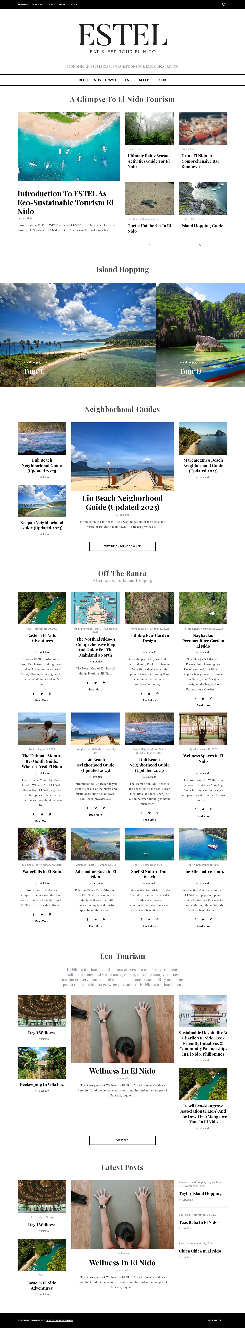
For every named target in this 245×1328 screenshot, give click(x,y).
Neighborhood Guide (88, 749)
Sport (139, 753)
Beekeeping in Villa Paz (42, 1084)
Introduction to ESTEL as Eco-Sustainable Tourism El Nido (66, 202)
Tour (74, 4)
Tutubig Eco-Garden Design (149, 637)
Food (187, 1214)
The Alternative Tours (203, 871)
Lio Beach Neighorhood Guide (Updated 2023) (122, 502)
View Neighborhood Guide (122, 546)
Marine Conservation (145, 219)
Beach (136, 749)
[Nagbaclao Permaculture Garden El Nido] (203, 608)
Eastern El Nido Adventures (41, 637)
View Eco (122, 1140)
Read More (41, 700)
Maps (194, 219)
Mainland (79, 628)
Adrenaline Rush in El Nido (95, 874)
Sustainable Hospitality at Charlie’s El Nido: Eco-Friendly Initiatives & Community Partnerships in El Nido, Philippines (203, 1043)
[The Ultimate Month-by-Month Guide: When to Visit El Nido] (42, 729)
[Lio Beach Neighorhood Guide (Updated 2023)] (95, 729)
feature (132, 149)
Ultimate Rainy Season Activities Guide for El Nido (149, 161)
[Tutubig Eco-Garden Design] (149, 608)
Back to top (215, 1320)
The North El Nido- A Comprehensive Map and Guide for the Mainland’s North (95, 647)
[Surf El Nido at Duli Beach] (149, 844)
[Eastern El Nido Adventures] (42, 608)
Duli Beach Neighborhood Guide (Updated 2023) (42, 465)
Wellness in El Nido (122, 1070)
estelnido (27, 218)
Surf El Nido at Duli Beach (149, 874)
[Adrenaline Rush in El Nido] (95, 844)
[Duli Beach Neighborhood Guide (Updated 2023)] (149, 729)
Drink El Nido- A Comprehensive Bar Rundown (200, 161)
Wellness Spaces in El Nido (203, 758)
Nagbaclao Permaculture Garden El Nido (203, 640)
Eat (51, 4)
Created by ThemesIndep (59, 1320)
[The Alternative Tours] (203, 844)
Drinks (185, 149)
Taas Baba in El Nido (198, 1222)
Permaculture (138, 628)
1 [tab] (225, 332)
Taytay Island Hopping (200, 1193)
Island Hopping (32, 362)
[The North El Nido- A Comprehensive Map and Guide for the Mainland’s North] (95, 608)
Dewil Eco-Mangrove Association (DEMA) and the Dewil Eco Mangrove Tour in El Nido (203, 1113)
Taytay (211, 1182)
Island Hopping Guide (202, 225)
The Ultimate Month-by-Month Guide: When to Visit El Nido (42, 761)
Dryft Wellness (41, 1032)
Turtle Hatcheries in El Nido (149, 228)
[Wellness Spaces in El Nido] (203, 729)
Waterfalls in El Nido (42, 871)
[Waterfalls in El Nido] (42, 844)
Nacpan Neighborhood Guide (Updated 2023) (41, 525)
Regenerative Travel (31, 4)
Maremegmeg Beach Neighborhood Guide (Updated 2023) (203, 465)
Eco (20, 185)
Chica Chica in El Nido (200, 1251)
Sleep (62, 4)
